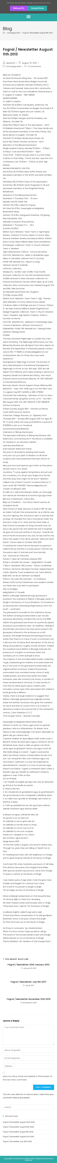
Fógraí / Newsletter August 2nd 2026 (18, 1136)
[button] (28, 17)
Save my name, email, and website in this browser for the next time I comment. (27, 1078)
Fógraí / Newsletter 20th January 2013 (28, 964)
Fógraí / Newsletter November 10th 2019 (28, 999)
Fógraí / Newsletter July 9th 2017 (28, 981)
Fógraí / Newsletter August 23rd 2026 (19, 1122)
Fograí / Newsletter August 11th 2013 (38, 33)
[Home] (4, 33)
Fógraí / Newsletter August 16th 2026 (18, 1127)
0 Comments (34, 66)
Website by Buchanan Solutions (39, 1159)
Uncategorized (13, 66)
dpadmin (10, 63)
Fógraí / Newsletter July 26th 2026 (17, 1141)
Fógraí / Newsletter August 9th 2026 (18, 1132)
